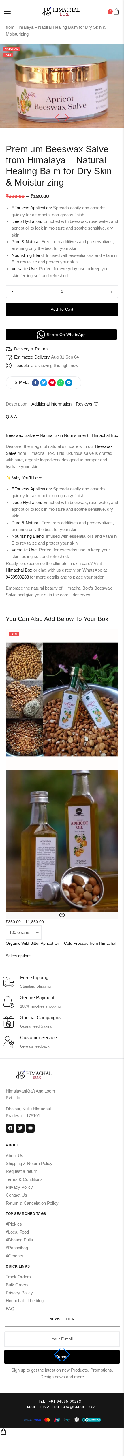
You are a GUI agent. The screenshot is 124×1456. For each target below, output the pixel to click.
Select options (18, 955)
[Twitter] (20, 1128)
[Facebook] (10, 1128)
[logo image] (59, 11)
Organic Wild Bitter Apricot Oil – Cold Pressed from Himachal (61, 943)
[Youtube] (30, 1128)
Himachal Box (19, 570)
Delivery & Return (31, 349)
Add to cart (62, 309)
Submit (62, 1356)
